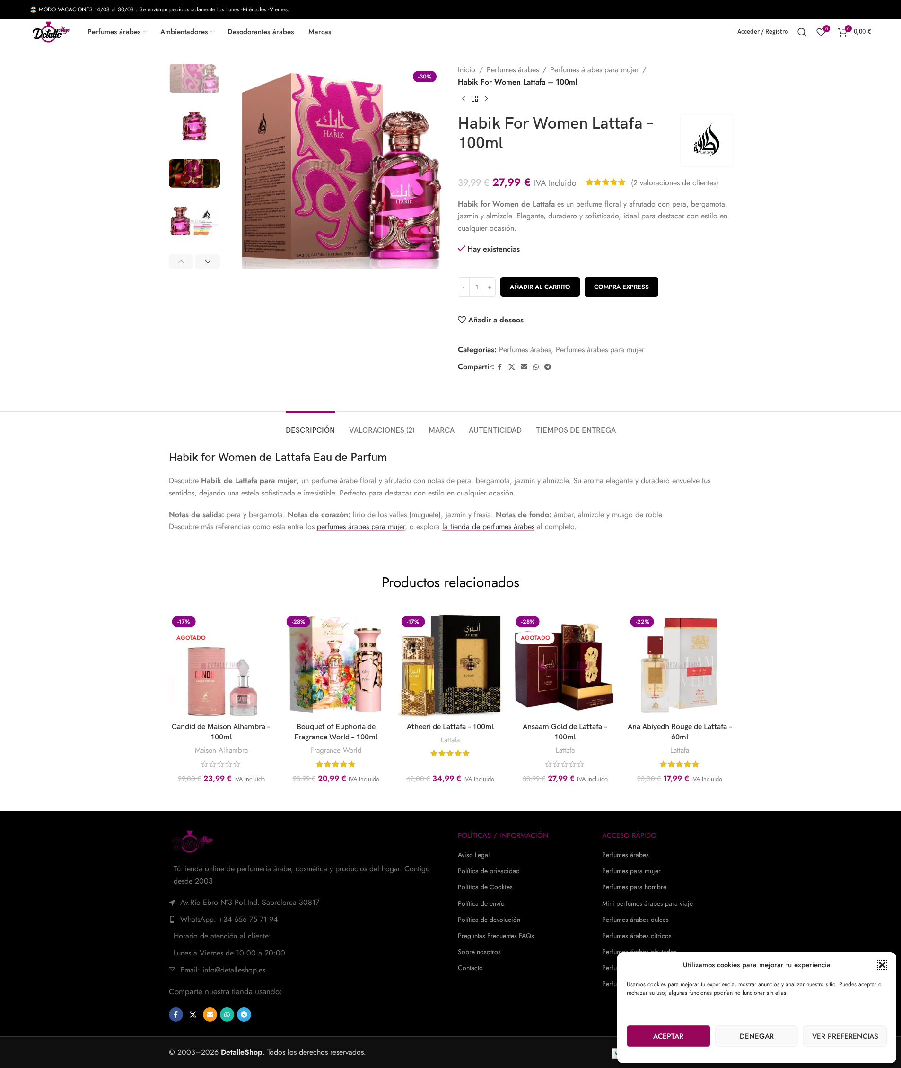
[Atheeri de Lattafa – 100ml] (450, 665)
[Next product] (486, 99)
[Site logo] (51, 31)
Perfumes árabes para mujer (594, 69)
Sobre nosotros (479, 951)
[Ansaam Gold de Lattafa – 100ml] (565, 665)
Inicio (466, 69)
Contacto (470, 967)
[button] (882, 965)
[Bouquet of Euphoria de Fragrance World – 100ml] (335, 665)
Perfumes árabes (513, 69)
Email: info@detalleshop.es (222, 969)
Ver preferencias (845, 1036)
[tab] (310, 425)
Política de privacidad (489, 871)
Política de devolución (489, 919)
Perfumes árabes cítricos (637, 935)
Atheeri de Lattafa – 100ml (450, 726)
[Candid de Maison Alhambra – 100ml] (220, 665)
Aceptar (668, 1036)
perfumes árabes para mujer (361, 526)
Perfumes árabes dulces (635, 919)
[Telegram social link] (548, 367)
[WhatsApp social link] (536, 367)
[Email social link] (524, 367)
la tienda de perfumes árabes (488, 526)
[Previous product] (463, 99)
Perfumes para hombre (634, 887)
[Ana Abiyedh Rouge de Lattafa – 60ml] (679, 665)
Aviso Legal (474, 855)
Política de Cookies (485, 887)
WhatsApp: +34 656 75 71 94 (229, 919)
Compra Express (621, 286)
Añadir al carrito (540, 286)
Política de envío (481, 903)
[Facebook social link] (500, 367)
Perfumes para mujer (631, 871)
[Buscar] (802, 32)
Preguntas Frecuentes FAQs (496, 935)
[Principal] (475, 99)
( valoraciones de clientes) (674, 182)
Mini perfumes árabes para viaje (647, 903)
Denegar (757, 1036)
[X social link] (512, 367)
